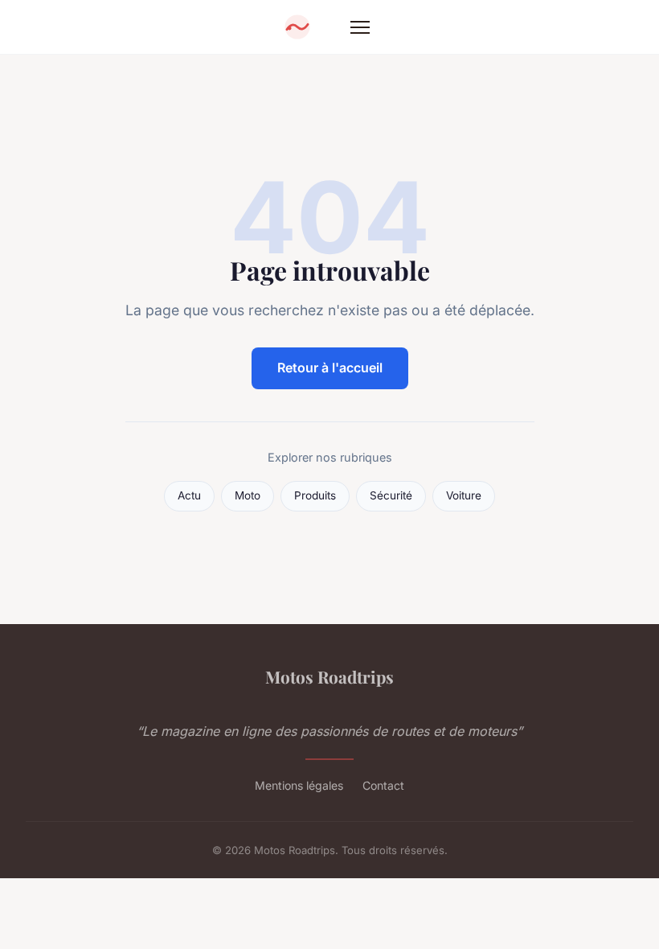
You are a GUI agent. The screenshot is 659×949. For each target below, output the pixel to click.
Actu (189, 495)
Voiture (463, 495)
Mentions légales (299, 785)
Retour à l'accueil (330, 367)
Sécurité (391, 495)
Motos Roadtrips (329, 676)
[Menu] (360, 27)
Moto (247, 495)
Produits (315, 495)
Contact (383, 785)
